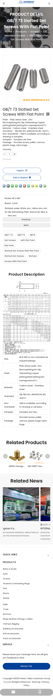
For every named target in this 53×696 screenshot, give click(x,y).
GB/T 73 (8, 234)
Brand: (8, 203)
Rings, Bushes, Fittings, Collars (18, 618)
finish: (6, 210)
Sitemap (36, 681)
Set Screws (10, 240)
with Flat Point (28, 240)
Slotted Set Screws (14, 256)
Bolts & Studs (9, 568)
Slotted (32, 256)
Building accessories (13, 628)
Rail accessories (11, 633)
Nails (5, 604)
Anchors (7, 614)
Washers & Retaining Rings (16, 583)
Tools (5, 609)
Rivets (6, 593)
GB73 (32, 234)
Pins (5, 588)
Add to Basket (20, 177)
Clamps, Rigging (11, 623)
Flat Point (9, 245)
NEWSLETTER (26, 666)
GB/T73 (21, 234)
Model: (8, 198)
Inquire (20, 170)
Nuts (5, 573)
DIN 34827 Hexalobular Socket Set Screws (36, 466)
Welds (6, 598)
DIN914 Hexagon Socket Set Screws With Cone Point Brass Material (17, 466)
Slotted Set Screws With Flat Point (21, 250)
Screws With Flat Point (15, 261)
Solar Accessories (12, 638)
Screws (6, 578)
